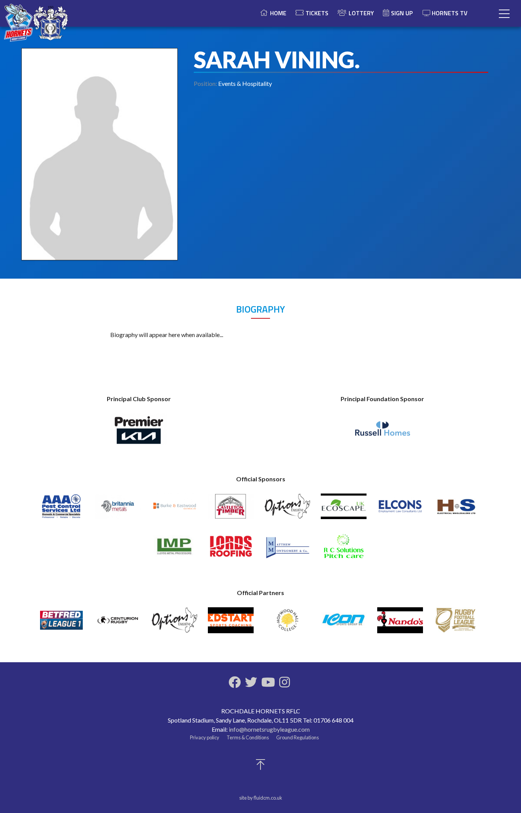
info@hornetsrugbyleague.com (269, 729)
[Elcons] (400, 510)
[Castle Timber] (230, 510)
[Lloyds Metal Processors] (174, 550)
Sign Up (402, 13)
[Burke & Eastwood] (174, 510)
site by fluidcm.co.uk (260, 798)
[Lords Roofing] (230, 550)
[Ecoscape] (343, 510)
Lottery (361, 13)
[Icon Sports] (343, 623)
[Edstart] (230, 623)
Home (278, 13)
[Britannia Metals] (118, 510)
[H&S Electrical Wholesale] (456, 510)
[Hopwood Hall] (287, 623)
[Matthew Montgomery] (287, 550)
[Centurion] (118, 623)
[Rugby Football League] (456, 623)
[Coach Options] (287, 510)
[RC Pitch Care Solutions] (343, 550)
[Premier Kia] (138, 433)
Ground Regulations (297, 737)
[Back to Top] (260, 766)
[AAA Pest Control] (61, 510)
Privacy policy (204, 737)
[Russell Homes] (382, 433)
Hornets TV (450, 13)
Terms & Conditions (248, 737)
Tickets (317, 13)
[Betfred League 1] (61, 623)
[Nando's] (400, 623)
